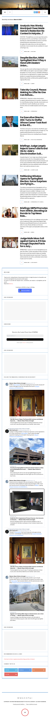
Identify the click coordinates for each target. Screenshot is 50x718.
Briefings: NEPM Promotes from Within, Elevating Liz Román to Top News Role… (34, 212)
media (32, 232)
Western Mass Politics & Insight (25, 4)
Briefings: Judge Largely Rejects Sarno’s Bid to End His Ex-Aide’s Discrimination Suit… (33, 149)
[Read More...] (21, 51)
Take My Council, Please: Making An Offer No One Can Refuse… (33, 92)
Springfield (34, 111)
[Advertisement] (25, 311)
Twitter (7, 670)
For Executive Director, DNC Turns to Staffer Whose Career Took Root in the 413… (33, 121)
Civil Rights (34, 262)
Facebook (21, 670)
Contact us (24, 342)
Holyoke (33, 51)
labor (32, 83)
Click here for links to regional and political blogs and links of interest (19, 659)
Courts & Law (34, 169)
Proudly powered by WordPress (18, 704)
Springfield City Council (37, 201)
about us (11, 283)
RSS (34, 670)
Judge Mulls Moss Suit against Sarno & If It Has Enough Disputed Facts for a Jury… (33, 242)
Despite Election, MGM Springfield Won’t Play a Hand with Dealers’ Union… (33, 61)
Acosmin (35, 704)
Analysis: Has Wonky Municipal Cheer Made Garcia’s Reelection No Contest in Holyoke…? (32, 29)
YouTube (7, 674)
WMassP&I (25, 698)
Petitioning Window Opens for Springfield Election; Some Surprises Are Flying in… (33, 180)
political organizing (36, 139)
